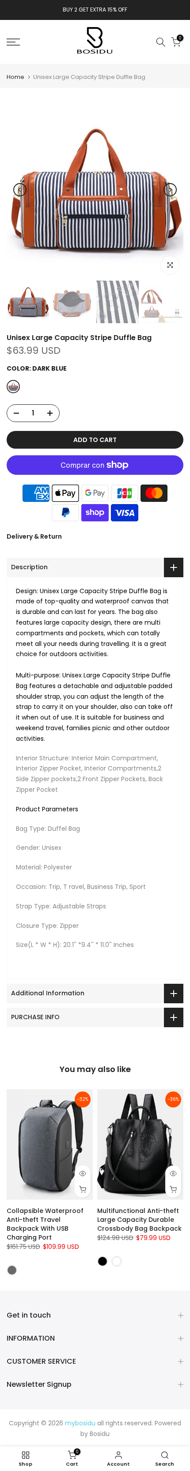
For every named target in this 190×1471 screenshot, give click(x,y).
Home (15, 77)
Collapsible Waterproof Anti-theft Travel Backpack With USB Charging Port (45, 1224)
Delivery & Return (34, 536)
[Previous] (20, 189)
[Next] (170, 189)
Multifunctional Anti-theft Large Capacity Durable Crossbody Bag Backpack (139, 1219)
